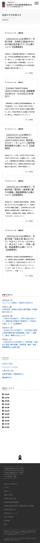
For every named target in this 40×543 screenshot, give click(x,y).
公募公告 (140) (8, 370)
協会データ (7, 491)
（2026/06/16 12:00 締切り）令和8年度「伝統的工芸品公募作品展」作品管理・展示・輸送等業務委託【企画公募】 (20, 344)
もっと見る (29, 73)
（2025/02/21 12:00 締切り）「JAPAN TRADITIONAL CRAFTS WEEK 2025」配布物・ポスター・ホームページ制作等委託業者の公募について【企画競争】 (20, 141)
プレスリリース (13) (10, 367)
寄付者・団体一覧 (10, 498)
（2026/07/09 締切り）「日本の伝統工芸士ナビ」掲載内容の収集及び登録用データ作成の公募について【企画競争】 (19, 321)
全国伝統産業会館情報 (11, 502)
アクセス (7, 487)
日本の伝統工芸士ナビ (12, 472)
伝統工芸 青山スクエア (12, 468)
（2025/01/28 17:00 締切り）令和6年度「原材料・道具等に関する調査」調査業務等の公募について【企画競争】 (20, 190)
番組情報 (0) (7, 377)
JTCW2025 (8, 476)
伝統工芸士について (10, 513)
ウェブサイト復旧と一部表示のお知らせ (17, 302)
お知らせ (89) (7, 363)
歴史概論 (7, 520)
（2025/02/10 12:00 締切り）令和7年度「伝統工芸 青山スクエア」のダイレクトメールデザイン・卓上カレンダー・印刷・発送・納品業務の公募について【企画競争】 (20, 243)
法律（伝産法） (9, 517)
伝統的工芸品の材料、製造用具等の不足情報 (19, 506)
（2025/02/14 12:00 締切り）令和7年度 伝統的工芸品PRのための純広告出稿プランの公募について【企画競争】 (20, 42)
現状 (5, 524)
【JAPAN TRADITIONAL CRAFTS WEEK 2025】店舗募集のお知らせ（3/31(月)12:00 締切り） (20, 92)
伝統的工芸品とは (10, 509)
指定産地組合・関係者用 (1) (13, 374)
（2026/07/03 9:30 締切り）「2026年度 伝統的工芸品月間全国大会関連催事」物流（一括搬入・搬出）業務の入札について (19, 333)
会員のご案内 (8, 495)
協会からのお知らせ (10, 484)
